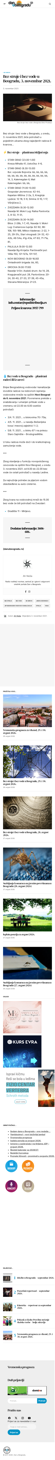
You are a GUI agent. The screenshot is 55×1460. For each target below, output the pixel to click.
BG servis (7, 72)
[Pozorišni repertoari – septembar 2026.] (7, 1292)
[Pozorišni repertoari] (28, 1166)
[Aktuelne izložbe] (28, 1186)
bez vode (19, 601)
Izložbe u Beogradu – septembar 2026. (35, 1277)
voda (47, 605)
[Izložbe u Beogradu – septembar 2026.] (7, 1277)
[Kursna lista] (22, 1017)
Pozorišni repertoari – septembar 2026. (33, 1292)
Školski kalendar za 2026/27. (24, 1150)
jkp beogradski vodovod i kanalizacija (18, 605)
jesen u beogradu (42, 601)
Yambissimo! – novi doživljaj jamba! (27, 1134)
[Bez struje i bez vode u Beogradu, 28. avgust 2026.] (27, 812)
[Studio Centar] (18, 1390)
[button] (4, 3)
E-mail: (33, 1421)
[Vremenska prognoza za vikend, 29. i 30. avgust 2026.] (27, 710)
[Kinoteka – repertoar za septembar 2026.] (7, 1306)
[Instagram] (29, 591)
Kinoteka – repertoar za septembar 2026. (34, 1306)
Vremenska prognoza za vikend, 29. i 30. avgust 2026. (35, 1335)
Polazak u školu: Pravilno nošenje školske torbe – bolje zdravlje (33, 1321)
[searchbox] (22, 1400)
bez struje (8, 601)
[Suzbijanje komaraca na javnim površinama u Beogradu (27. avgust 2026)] (27, 963)
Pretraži (41, 1401)
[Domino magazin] (37, 1390)
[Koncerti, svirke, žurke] (11, 1186)
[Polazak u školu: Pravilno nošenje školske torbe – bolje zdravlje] (7, 1321)
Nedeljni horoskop (19, 1153)
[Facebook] (26, 591)
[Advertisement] (27, 36)
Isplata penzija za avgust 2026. (25, 1140)
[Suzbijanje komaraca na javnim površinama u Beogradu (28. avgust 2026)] (27, 864)
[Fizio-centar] (29, 1088)
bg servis (29, 601)
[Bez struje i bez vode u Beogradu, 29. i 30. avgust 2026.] (27, 761)
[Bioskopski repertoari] (11, 1166)
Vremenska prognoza (21, 1137)
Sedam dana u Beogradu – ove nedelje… (30, 1131)
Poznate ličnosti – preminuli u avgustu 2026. (32, 1156)
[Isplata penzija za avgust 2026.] (27, 915)
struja (38, 605)
